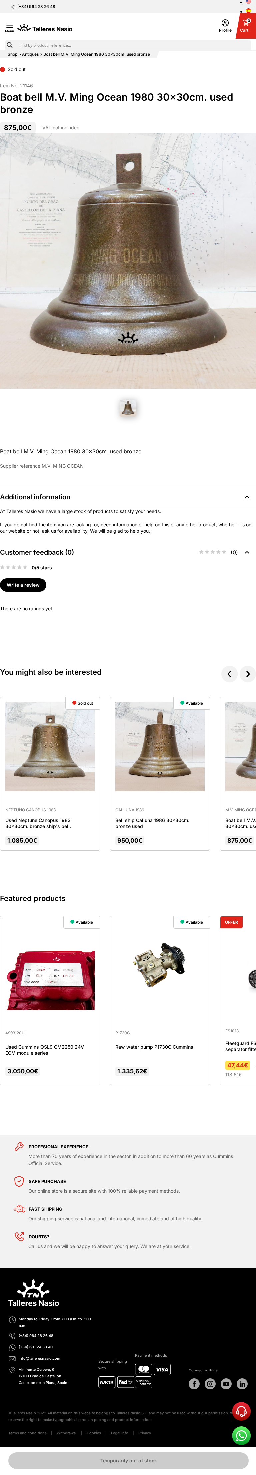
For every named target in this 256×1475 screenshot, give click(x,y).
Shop (12, 54)
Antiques (30, 54)
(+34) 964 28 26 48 (36, 7)
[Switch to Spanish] (248, 11)
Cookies (94, 1433)
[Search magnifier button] (9, 45)
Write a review (23, 585)
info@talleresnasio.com (39, 1358)
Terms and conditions (27, 1433)
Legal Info (119, 1433)
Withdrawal (67, 1433)
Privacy (144, 1433)
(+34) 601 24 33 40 (36, 1347)
